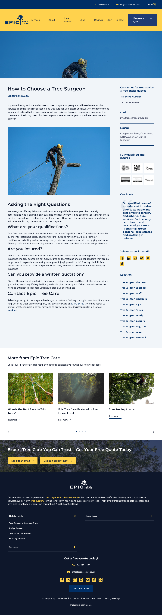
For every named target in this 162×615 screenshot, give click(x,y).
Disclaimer (97, 598)
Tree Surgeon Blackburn (133, 298)
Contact (120, 19)
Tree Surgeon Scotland (133, 337)
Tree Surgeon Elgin (130, 304)
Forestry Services (17, 538)
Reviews (98, 19)
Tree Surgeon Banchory (133, 287)
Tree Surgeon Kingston (133, 326)
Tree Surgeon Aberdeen (133, 282)
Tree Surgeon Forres (131, 309)
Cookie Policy (64, 598)
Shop (82, 19)
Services (35, 19)
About (52, 19)
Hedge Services (16, 528)
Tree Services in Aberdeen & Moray (24, 523)
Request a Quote (138, 20)
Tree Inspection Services (20, 533)
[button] (9, 432)
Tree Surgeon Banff (130, 293)
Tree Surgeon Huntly (131, 315)
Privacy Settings (112, 598)
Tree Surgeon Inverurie (132, 320)
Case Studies (68, 20)
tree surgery (37, 500)
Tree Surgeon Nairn (131, 332)
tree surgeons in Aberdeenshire (61, 497)
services (12, 310)
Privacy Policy (48, 598)
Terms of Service (81, 598)
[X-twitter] (101, 580)
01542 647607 (78, 303)
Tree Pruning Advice (121, 409)
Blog (109, 19)
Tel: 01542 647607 (129, 102)
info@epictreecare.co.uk (134, 117)
